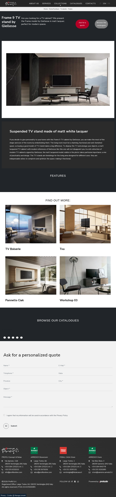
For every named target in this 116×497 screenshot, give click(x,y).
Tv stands (63, 9)
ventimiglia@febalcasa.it (72, 472)
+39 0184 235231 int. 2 (43, 467)
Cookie (9, 495)
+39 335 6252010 (12, 469)
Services (46, 3)
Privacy (3, 495)
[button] (47, 183)
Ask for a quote (82, 24)
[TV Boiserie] (30, 224)
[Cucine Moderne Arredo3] (43, 450)
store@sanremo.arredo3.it (102, 472)
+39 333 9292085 (99, 469)
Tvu (62, 249)
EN (104, 3)
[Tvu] (85, 224)
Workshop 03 (68, 300)
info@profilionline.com (13, 472)
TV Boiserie (13, 249)
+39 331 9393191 (70, 469)
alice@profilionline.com (43, 472)
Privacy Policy (62, 415)
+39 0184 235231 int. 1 (14, 467)
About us (34, 3)
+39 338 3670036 (41, 469)
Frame (70, 9)
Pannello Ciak (14, 300)
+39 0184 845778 (99, 467)
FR (109, 3)
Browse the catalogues (101, 24)
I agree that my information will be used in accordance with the (37, 415)
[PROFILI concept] (14, 450)
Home (46, 9)
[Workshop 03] (85, 275)
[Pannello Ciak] (30, 275)
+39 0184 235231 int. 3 (72, 467)
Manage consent (20, 495)
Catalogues (76, 3)
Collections (60, 3)
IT (100, 3)
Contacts (91, 3)
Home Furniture (54, 9)
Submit (13, 426)
